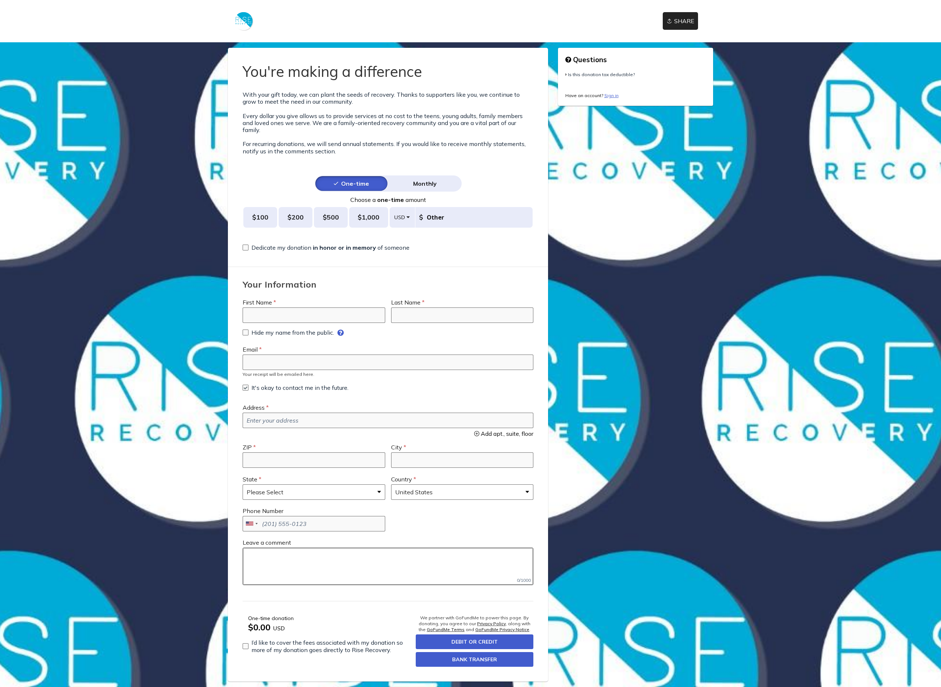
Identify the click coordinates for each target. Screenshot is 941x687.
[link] (243, 21)
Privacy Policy (491, 623)
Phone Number (263, 511)
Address (254, 407)
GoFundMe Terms (446, 629)
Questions (589, 59)
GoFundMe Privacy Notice (502, 629)
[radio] (355, 183)
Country (401, 479)
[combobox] (251, 523)
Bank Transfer (474, 659)
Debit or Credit (474, 641)
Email (250, 349)
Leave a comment (267, 542)
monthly (425, 183)
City (396, 447)
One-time (355, 183)
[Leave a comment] (388, 566)
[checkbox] (326, 247)
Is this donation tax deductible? (601, 74)
